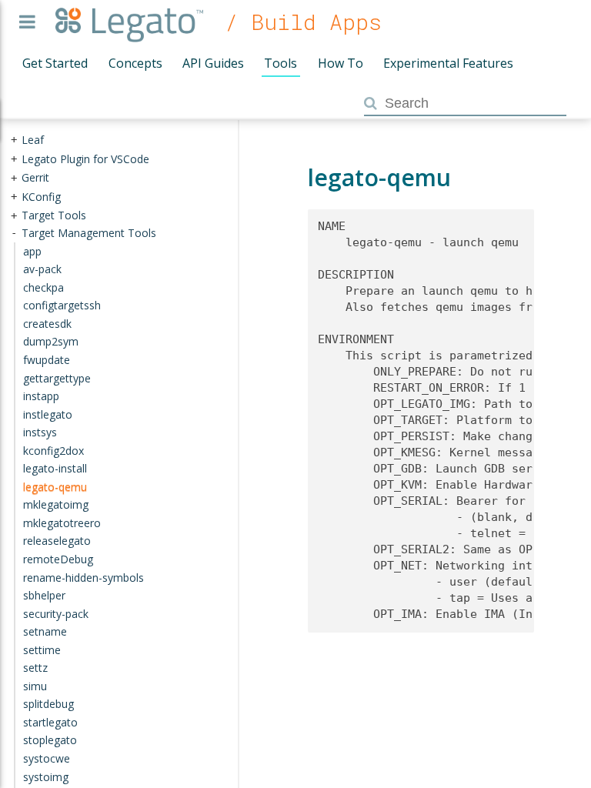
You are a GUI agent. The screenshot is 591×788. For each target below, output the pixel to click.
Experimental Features (448, 63)
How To (340, 63)
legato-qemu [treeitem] (55, 486)
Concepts (135, 63)
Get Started (55, 63)
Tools (280, 63)
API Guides (213, 63)
